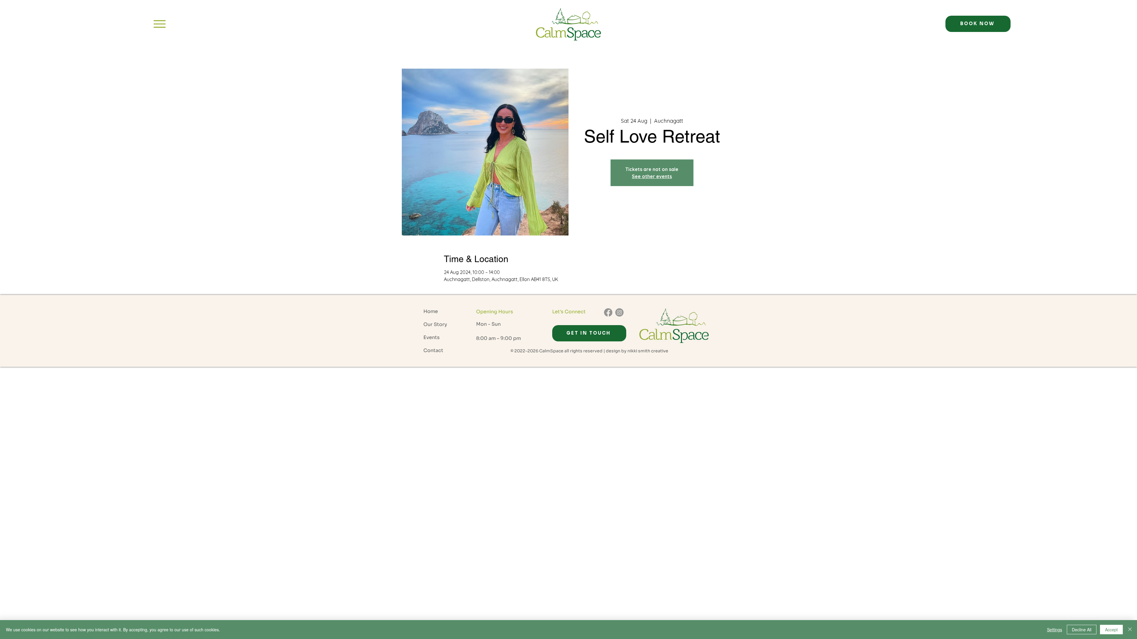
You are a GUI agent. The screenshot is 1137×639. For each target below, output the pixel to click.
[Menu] (159, 24)
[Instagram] (619, 312)
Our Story (435, 324)
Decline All (1081, 629)
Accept (1111, 629)
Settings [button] (1054, 629)
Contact (433, 350)
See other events (652, 176)
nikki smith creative (647, 351)
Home (430, 311)
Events (431, 337)
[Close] (1129, 629)
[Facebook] (608, 312)
